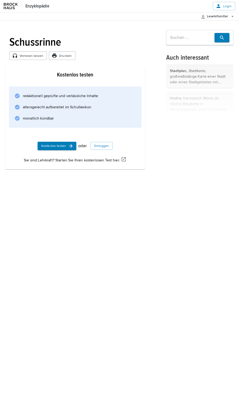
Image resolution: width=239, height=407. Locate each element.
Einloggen (101, 146)
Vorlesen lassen (31, 56)
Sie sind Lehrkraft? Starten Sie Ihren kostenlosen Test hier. (72, 160)
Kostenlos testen (53, 146)
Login (227, 6)
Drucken (65, 56)
